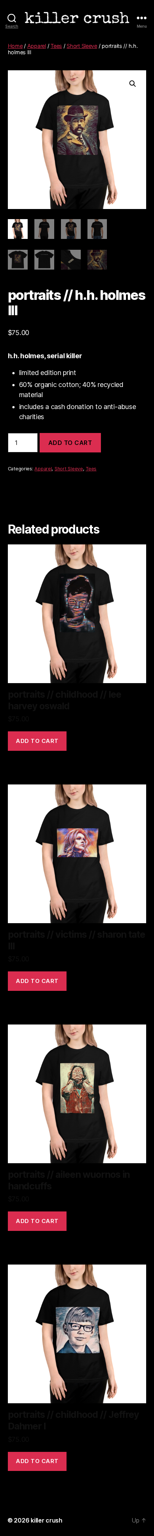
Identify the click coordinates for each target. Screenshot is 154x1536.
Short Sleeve (82, 46)
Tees (56, 46)
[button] (132, 83)
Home (15, 46)
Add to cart (70, 442)
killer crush (46, 1520)
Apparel (36, 46)
